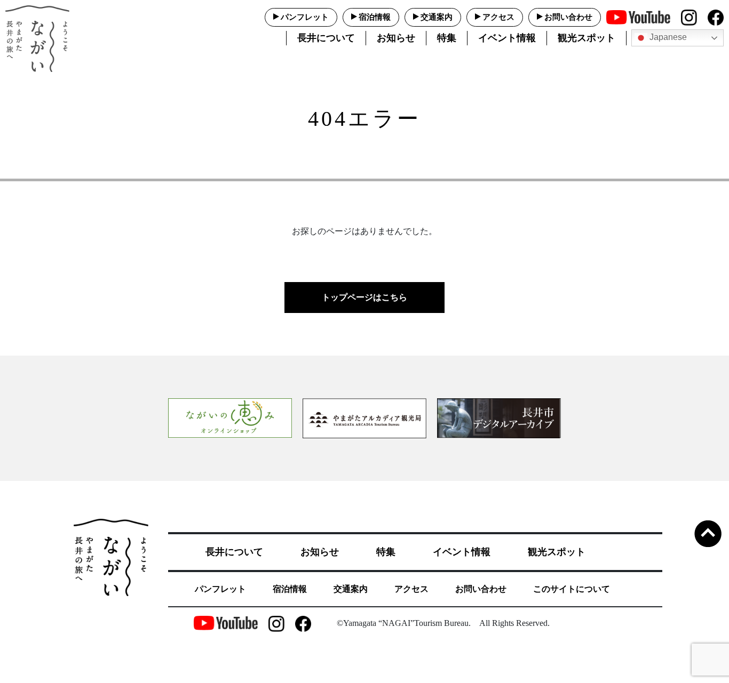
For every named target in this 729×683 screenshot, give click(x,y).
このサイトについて (571, 588)
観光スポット (586, 38)
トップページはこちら (364, 297)
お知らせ (396, 38)
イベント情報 (507, 38)
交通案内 (437, 17)
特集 (446, 38)
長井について (326, 38)
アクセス (498, 17)
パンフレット (305, 17)
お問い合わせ (568, 17)
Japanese (667, 37)
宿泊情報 (375, 17)
